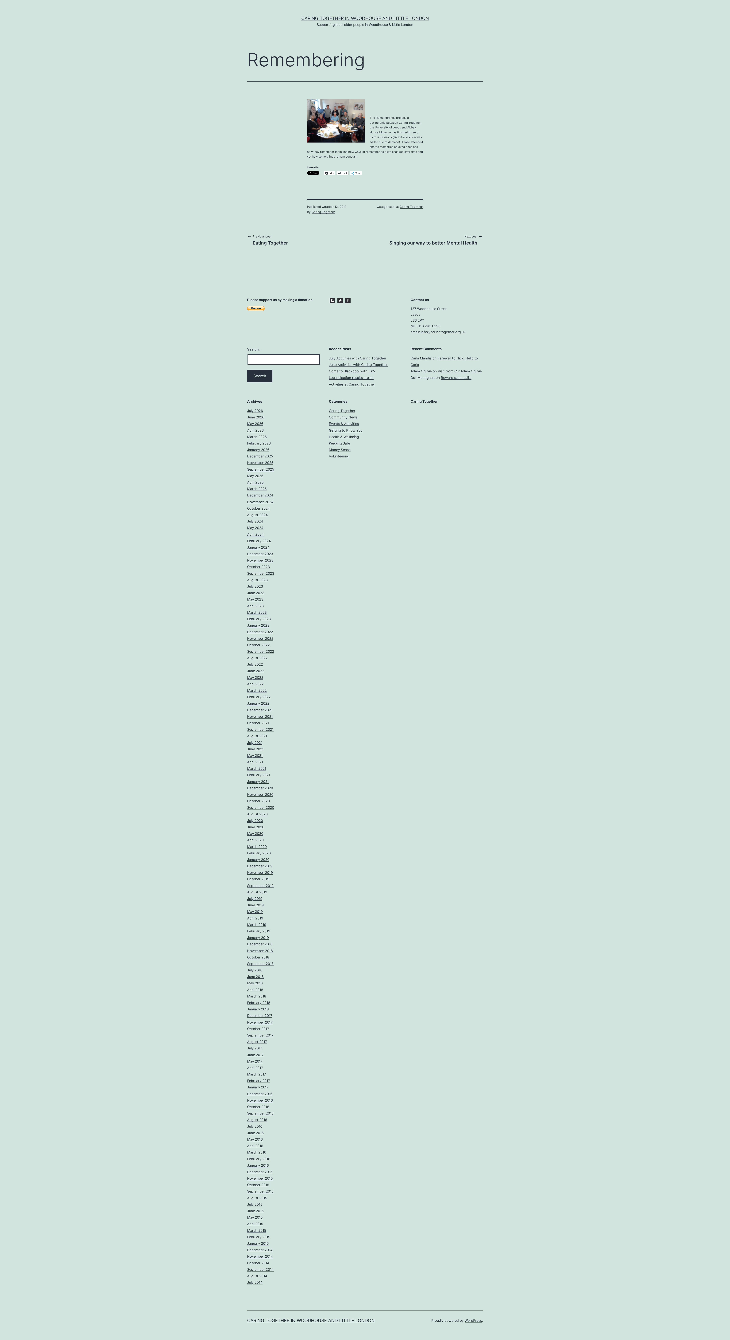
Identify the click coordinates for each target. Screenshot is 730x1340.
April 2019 (255, 918)
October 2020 (258, 801)
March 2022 (257, 690)
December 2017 (259, 1016)
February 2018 (258, 1003)
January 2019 (258, 938)
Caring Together (323, 212)
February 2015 (258, 1237)
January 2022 (258, 703)
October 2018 (258, 957)
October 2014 (258, 1263)
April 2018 (255, 990)
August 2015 (257, 1198)
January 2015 (258, 1243)
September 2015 (260, 1191)
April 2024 (255, 534)
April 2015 (255, 1224)
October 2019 (258, 879)
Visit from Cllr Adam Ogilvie (460, 371)
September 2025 (260, 469)
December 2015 (259, 1172)
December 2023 (260, 554)
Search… (254, 349)
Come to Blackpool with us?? (352, 371)
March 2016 (256, 1152)
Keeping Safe (339, 443)
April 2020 (255, 840)
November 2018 (260, 951)
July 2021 (254, 743)
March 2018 (256, 996)
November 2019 (260, 873)
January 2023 (258, 625)
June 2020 (255, 827)
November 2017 (260, 1022)
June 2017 (255, 1055)
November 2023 (260, 560)
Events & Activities (344, 424)
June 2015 (255, 1211)
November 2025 (260, 463)
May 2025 (255, 476)
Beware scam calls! (456, 378)
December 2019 (259, 866)
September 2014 (260, 1269)
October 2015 (258, 1185)
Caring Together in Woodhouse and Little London (365, 18)
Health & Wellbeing (344, 437)
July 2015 (254, 1204)
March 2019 (256, 925)
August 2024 (257, 515)
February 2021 (258, 775)
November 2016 (260, 1100)
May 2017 (255, 1061)
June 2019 (255, 905)
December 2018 (259, 944)
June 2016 (255, 1133)
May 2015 (255, 1217)
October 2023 (258, 567)
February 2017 (258, 1081)
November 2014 (260, 1256)
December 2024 (260, 495)
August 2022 (257, 658)
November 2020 (260, 795)
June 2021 (255, 749)
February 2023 (259, 619)
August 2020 (257, 814)
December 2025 (260, 456)
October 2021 (258, 723)
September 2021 (260, 729)
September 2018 (260, 964)
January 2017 (258, 1087)
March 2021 (256, 768)
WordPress (473, 1320)
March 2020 (257, 847)
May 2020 (255, 834)
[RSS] (332, 300)
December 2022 (260, 632)
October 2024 (258, 508)
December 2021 (259, 710)
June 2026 (255, 417)
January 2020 (258, 860)
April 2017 (255, 1068)
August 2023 (257, 580)
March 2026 (257, 437)
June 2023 (255, 593)
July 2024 (255, 521)
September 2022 (260, 651)
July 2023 (255, 586)
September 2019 (260, 886)
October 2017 (258, 1029)
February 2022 (259, 697)
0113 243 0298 (428, 326)
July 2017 (254, 1048)
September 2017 (260, 1035)
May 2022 (255, 678)
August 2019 (257, 892)
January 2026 (258, 450)
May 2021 (255, 756)
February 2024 (259, 541)
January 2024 (258, 547)
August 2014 (257, 1276)
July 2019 (254, 899)
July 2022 (255, 664)
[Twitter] (340, 300)
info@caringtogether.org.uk (443, 332)
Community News (343, 417)
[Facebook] (347, 300)
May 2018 (255, 983)
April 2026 (255, 430)
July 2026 (255, 411)
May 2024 (255, 528)
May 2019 (255, 912)
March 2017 (256, 1074)
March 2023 (257, 612)
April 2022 (255, 684)
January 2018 (258, 1009)
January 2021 (258, 782)
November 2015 (260, 1178)
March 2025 (257, 489)
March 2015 (256, 1230)
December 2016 (259, 1094)
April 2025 (255, 482)
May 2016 (255, 1139)
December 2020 (260, 788)
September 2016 (260, 1113)
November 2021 (260, 717)
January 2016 (258, 1165)
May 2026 (255, 424)
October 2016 (258, 1107)
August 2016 (257, 1120)
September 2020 (260, 807)
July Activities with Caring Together (357, 358)
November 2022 (260, 639)
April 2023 (255, 606)
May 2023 (255, 599)
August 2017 (257, 1042)
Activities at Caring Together (352, 384)
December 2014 (260, 1250)
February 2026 (259, 443)
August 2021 (257, 736)
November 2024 (260, 502)
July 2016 (254, 1126)
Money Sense (340, 450)
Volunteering (339, 456)
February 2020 (259, 853)
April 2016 (255, 1146)
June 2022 (255, 671)
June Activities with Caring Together (358, 365)
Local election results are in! (351, 378)
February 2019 (258, 931)
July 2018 (254, 970)
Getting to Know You (346, 430)
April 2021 (255, 762)
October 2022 (258, 645)
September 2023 (260, 573)
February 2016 (258, 1159)
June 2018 (255, 977)
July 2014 (255, 1282)
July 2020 (255, 821)
